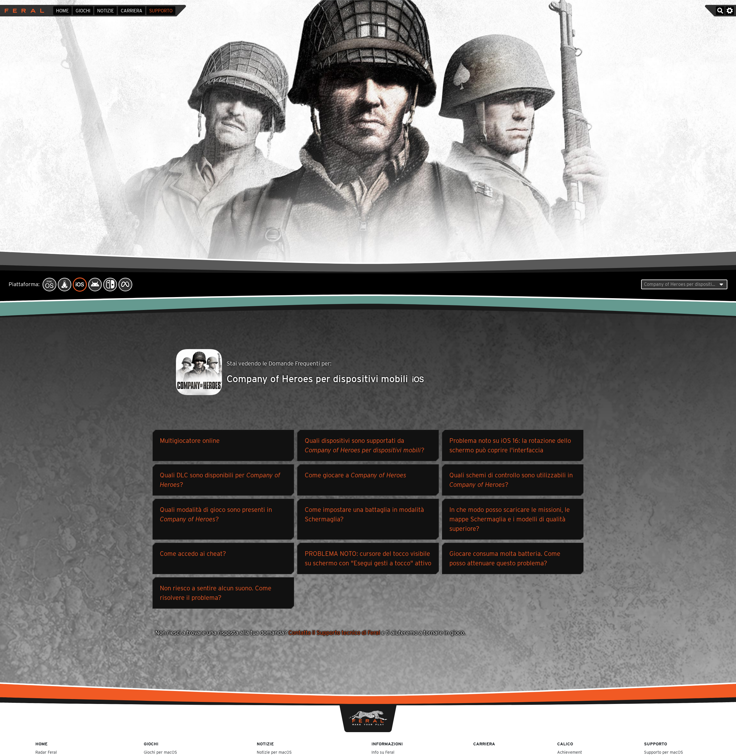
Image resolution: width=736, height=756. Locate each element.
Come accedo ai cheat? (193, 553)
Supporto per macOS (663, 752)
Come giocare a (355, 475)
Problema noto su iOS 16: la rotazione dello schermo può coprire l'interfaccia (510, 445)
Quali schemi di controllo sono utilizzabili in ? (511, 479)
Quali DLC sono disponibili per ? (220, 479)
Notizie (105, 11)
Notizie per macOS (274, 752)
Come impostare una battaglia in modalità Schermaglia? (364, 514)
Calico (565, 743)
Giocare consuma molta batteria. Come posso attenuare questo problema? (504, 558)
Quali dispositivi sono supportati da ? (364, 445)
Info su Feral (382, 752)
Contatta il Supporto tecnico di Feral (334, 632)
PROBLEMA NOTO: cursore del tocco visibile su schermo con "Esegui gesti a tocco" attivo (368, 558)
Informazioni (387, 743)
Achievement (569, 752)
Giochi (83, 11)
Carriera (131, 11)
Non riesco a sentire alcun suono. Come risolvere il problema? (215, 592)
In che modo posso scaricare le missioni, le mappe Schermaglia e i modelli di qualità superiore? (509, 519)
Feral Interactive (23, 10)
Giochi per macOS (160, 752)
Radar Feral (46, 752)
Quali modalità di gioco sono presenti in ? (216, 514)
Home (62, 11)
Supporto (160, 11)
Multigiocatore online (190, 440)
